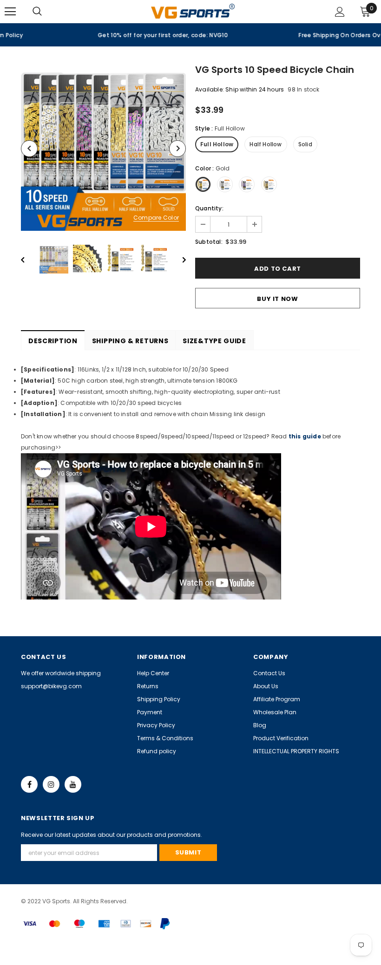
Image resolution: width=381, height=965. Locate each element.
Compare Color (156, 218)
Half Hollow (266, 144)
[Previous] (29, 148)
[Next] (177, 148)
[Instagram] (51, 784)
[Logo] (193, 11)
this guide (305, 436)
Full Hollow (216, 144)
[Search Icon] (46, 11)
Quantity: (209, 208)
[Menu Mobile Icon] (10, 11)
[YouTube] (73, 784)
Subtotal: (209, 242)
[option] (95, 34)
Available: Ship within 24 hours (239, 89)
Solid (305, 144)
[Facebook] (29, 784)
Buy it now (277, 298)
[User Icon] (340, 12)
